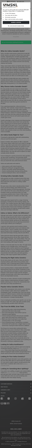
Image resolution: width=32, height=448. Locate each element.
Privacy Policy (11, 11)
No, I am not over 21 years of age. (16, 25)
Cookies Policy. (20, 11)
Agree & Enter (16, 22)
